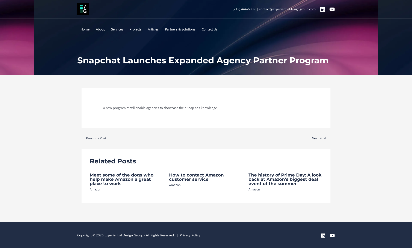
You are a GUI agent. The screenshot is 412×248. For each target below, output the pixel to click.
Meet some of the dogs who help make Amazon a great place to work (121, 179)
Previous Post (94, 138)
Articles (153, 29)
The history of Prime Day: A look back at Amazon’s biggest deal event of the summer (284, 179)
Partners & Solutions (180, 29)
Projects (135, 29)
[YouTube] (332, 9)
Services (117, 29)
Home (84, 29)
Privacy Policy (190, 235)
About (100, 29)
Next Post (321, 138)
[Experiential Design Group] (83, 9)
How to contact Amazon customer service (196, 177)
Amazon (95, 189)
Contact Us (210, 29)
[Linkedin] (322, 9)
